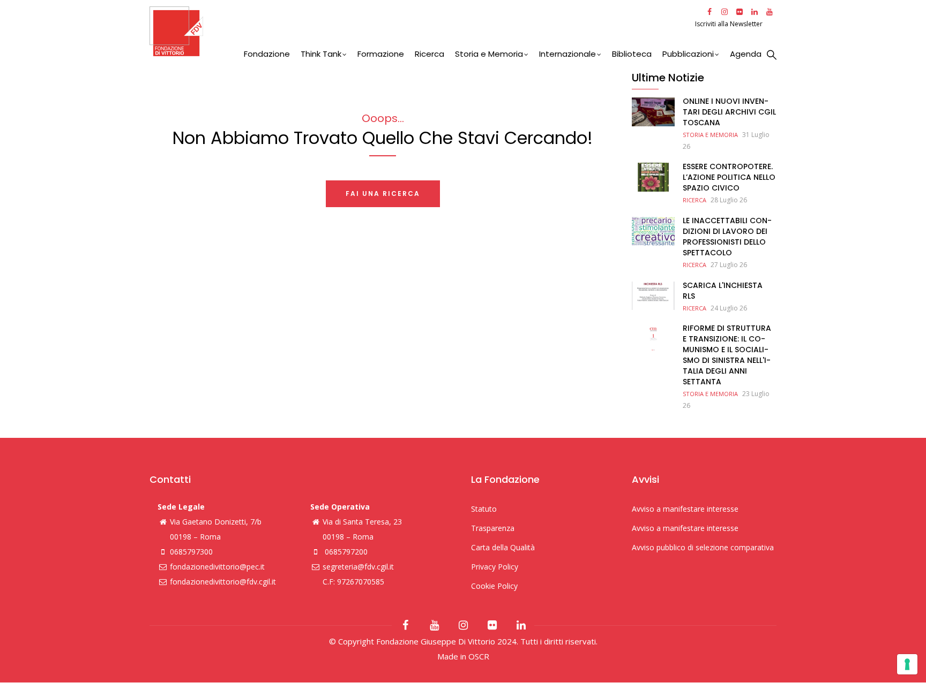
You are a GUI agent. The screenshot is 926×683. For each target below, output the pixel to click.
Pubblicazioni (688, 53)
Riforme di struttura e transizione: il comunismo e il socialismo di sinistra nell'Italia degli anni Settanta (727, 355)
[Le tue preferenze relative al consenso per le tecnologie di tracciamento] (907, 664)
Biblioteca (632, 53)
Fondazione (267, 53)
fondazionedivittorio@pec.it (217, 566)
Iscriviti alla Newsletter (729, 23)
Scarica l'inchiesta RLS (723, 290)
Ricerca (429, 53)
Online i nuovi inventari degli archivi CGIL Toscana (729, 112)
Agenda (745, 53)
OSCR (478, 656)
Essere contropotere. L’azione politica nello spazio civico (729, 177)
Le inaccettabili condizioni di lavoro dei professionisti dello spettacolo (727, 236)
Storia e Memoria (489, 53)
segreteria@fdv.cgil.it (358, 566)
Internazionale (567, 53)
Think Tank (321, 53)
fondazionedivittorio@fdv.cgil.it (223, 581)
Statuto (484, 509)
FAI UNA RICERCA (383, 193)
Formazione (380, 53)
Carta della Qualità (503, 547)
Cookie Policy (494, 586)
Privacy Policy (494, 566)
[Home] (421, 31)
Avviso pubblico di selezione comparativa (703, 547)
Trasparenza (492, 528)
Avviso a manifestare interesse (685, 509)
